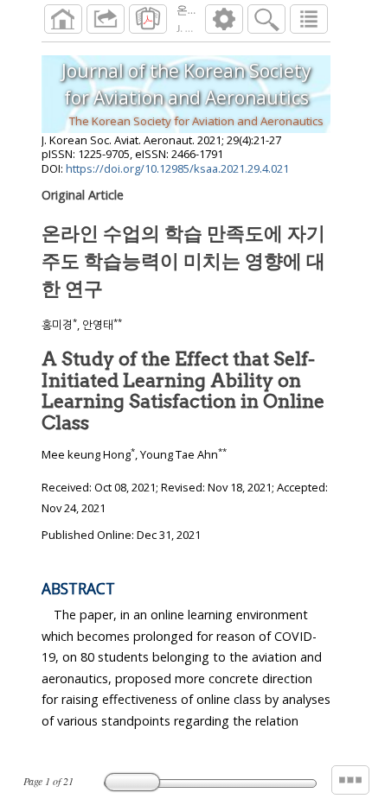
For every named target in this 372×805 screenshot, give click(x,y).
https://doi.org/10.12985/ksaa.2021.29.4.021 (177, 168)
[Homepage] (63, 19)
